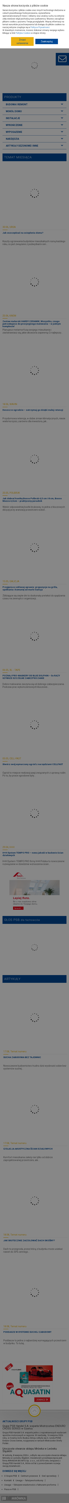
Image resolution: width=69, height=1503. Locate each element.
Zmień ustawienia (22, 41)
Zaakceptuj (47, 41)
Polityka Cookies (23, 33)
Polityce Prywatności (40, 27)
